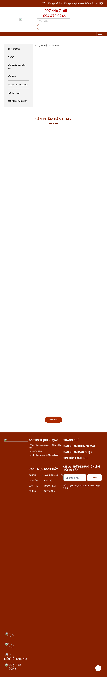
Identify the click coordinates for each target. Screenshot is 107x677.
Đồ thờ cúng (14, 49)
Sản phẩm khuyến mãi (16, 66)
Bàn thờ (12, 76)
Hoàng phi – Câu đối (18, 85)
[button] (53, 420)
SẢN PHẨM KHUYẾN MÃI (79, 446)
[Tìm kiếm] (41, 27)
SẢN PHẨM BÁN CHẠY (77, 452)
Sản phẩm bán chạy (17, 101)
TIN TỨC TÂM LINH (75, 458)
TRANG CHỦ (71, 440)
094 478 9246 (54, 16)
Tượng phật (14, 93)
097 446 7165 (56, 11)
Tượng (11, 57)
